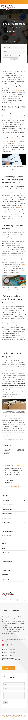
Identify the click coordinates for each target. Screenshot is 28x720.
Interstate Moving (7, 509)
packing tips (5, 579)
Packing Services (6, 522)
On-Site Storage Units (8, 527)
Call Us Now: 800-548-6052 (14, 2)
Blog (3, 548)
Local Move (5, 557)
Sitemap (6, 716)
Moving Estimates (6, 570)
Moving (4, 565)
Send (6, 702)
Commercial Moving (7, 518)
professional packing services (10, 342)
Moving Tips (5, 574)
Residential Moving (7, 513)
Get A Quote (14, 59)
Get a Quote (9, 668)
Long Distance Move (7, 561)
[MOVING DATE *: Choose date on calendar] (19, 56)
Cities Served (5, 552)
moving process (15, 90)
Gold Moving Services (7, 531)
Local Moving (5, 500)
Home (4, 19)
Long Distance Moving (8, 504)
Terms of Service (15, 716)
